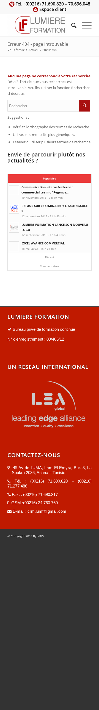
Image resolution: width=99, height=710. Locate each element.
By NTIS (38, 536)
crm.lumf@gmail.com (46, 511)
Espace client (52, 9)
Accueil (33, 50)
